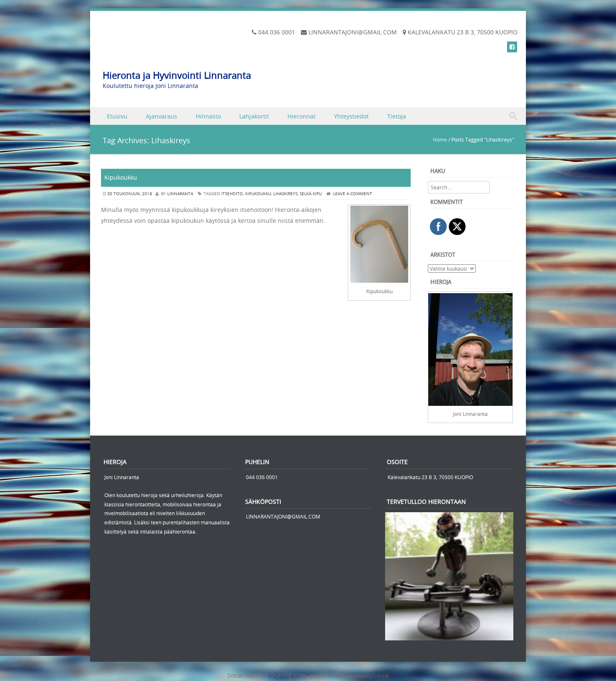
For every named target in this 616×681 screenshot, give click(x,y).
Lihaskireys (285, 193)
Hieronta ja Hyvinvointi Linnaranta (177, 75)
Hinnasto (208, 116)
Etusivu (117, 116)
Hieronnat (301, 116)
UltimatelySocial (366, 675)
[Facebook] (512, 46)
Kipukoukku (120, 177)
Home (440, 139)
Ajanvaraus (161, 116)
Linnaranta (180, 193)
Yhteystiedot (351, 116)
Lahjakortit (254, 116)
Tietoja (396, 116)
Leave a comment (352, 193)
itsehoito (232, 193)
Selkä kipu (311, 193)
